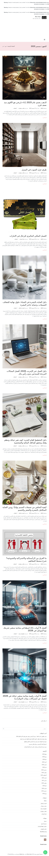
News (45, 800)
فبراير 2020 (44, 788)
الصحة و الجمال (21, 308)
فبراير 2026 (44, 764)
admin (42, 108)
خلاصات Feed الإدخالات (42, 826)
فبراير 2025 (44, 777)
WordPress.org (43, 831)
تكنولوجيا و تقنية (21, 633)
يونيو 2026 (44, 756)
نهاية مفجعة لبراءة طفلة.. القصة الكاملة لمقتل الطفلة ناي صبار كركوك (33, 739)
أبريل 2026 (44, 762)
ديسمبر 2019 (44, 790)
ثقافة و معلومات (21, 108)
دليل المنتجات (21, 239)
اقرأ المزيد (45, 117)
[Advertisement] (24, 29)
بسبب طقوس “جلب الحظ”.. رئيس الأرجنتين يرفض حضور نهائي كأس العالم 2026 (31, 736)
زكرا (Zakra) (21, 854)
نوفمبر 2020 (44, 783)
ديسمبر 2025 (44, 769)
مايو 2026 (44, 759)
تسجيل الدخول (44, 823)
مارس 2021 (44, 780)
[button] (45, 852)
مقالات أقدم (43, 720)
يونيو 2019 (44, 793)
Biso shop (38, 16)
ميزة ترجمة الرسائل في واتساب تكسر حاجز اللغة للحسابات (35, 746)
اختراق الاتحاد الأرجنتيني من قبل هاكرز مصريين (38, 744)
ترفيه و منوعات (44, 806)
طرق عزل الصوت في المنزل (34, 169)
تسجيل (45, 821)
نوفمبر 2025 (44, 772)
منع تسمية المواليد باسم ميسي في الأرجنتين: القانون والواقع (35, 741)
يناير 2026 (44, 767)
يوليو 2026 (44, 754)
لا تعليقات (15, 108)
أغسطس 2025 (44, 775)
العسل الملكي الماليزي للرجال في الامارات (28, 236)
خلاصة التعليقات (44, 829)
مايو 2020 (44, 785)
